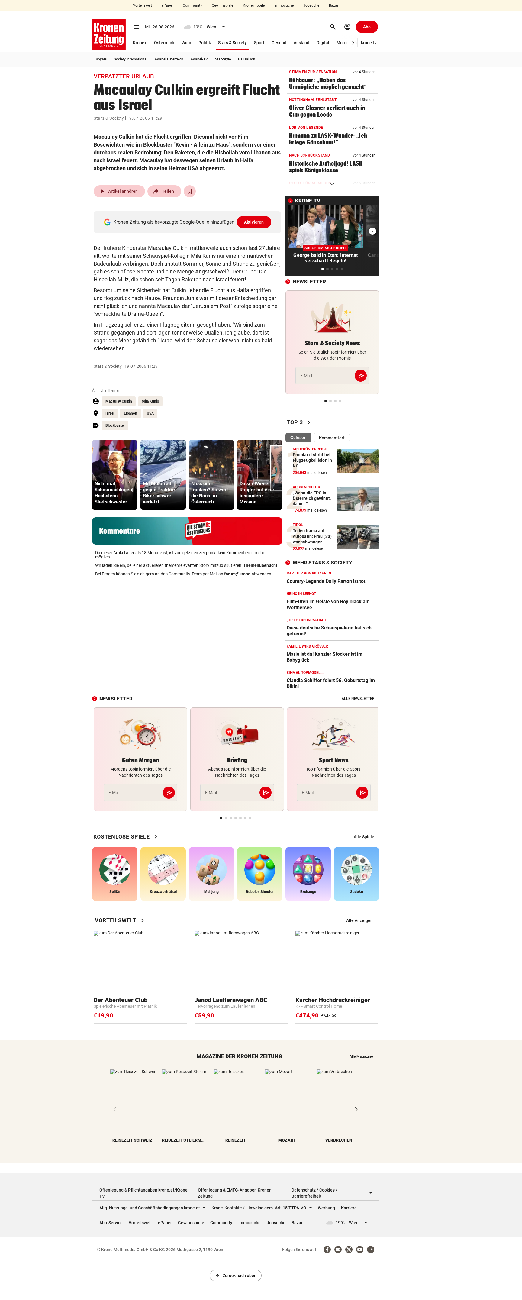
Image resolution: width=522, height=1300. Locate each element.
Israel (109, 413)
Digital (323, 42)
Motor (342, 42)
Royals (101, 59)
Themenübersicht (260, 565)
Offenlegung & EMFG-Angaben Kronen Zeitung (235, 1193)
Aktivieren (254, 222)
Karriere (349, 1207)
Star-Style (223, 59)
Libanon (130, 413)
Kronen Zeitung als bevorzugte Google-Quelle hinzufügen (188, 222)
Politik (204, 42)
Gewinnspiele (222, 5)
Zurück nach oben (235, 1275)
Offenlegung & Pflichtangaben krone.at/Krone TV (143, 1193)
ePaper (167, 5)
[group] (114, 475)
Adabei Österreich (169, 59)
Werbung (326, 1207)
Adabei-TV (199, 59)
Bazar (333, 5)
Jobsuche (311, 5)
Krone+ (140, 42)
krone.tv (369, 42)
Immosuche (284, 5)
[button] (353, 42)
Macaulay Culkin (118, 401)
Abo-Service (111, 1222)
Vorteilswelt (142, 5)
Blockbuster (115, 425)
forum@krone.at (240, 573)
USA (150, 413)
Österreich (164, 42)
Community (192, 5)
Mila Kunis (150, 401)
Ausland (301, 42)
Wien (186, 42)
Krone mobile (254, 5)
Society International (130, 59)
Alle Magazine (361, 1056)
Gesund (279, 42)
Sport (259, 42)
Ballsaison (246, 59)
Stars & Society (232, 42)
